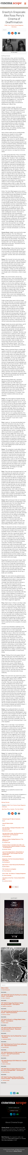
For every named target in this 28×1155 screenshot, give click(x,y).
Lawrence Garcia (8, 881)
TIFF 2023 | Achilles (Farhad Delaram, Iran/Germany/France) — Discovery (11, 1028)
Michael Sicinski (5, 802)
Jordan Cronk (7, 842)
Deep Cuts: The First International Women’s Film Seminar (13, 859)
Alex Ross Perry (6, 809)
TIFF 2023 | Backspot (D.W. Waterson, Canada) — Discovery (14, 1061)
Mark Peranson (6, 989)
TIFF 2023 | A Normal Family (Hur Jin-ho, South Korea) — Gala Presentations (14, 1011)
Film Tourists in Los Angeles (9, 869)
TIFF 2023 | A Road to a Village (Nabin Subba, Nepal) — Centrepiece (13, 1020)
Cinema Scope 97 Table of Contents (11, 819)
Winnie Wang (5, 1022)
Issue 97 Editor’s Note (7, 823)
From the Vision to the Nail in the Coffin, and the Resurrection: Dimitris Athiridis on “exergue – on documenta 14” (13, 846)
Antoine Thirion (7, 849)
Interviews (14, 26)
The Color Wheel (19, 809)
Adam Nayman (7, 836)
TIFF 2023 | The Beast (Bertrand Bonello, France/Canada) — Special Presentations (12, 1077)
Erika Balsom (7, 862)
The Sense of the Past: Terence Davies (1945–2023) (13, 878)
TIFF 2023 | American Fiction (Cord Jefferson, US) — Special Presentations (14, 1044)
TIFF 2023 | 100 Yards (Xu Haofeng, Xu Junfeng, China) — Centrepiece (14, 995)
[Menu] (25, 3)
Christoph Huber (7, 856)
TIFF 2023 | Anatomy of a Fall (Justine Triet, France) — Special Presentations (13, 1053)
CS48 (6, 25)
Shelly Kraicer (6, 998)
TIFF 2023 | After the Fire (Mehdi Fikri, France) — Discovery (13, 1036)
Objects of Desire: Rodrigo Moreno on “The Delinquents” (12, 839)
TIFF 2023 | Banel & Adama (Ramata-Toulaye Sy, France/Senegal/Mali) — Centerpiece (13, 1069)
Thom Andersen (7, 871)
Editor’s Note (4, 988)
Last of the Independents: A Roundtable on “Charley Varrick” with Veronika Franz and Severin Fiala (13, 853)
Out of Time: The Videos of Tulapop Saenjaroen (14, 873)
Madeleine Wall (6, 1072)
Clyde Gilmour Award (13, 1138)
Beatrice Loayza (8, 830)
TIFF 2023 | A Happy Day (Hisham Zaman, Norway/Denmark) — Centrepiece (12, 1003)
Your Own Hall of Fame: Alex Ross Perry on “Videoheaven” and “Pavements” (12, 834)
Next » (16, 887)
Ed (4, 820)
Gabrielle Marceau (7, 1006)
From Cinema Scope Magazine (15, 25)
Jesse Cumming (7, 875)
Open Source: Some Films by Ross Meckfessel (13, 864)
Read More (4, 992)
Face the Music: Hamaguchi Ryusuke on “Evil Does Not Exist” (13, 828)
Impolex (12, 809)
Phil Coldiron (6, 866)
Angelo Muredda (6, 1030)
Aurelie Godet (5, 1055)
